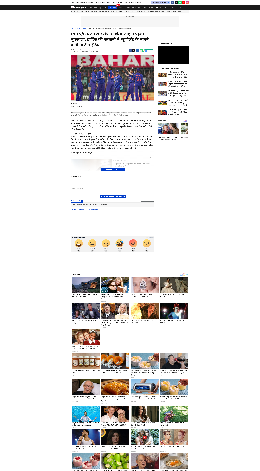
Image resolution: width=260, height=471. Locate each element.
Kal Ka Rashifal (124, 11)
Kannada (91, 2)
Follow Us (151, 51)
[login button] (181, 7)
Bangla (120, 2)
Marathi (131, 2)
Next (187, 12)
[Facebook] (172, 2)
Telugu (109, 2)
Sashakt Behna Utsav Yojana (89, 11)
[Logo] (79, 7)
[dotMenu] (173, 7)
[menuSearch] (188, 7)
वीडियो (151, 8)
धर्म (161, 8)
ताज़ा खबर (93, 8)
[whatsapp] (180, 2)
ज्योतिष (167, 8)
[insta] (187, 2)
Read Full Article (112, 169)
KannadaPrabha (100, 2)
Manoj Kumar (90, 50)
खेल (157, 8)
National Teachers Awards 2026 (109, 11)
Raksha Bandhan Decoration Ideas (176, 11)
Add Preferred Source (159, 2)
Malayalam (75, 2)
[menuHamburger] (184, 8)
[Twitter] (176, 2)
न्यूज (100, 8)
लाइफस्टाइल (136, 8)
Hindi (125, 2)
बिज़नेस (144, 8)
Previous (184, 12)
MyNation (138, 2)
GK (105, 8)
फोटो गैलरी (112, 8)
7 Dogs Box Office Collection (155, 11)
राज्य (120, 8)
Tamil (115, 2)
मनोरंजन (127, 8)
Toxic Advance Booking (138, 11)
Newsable (83, 2)
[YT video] (183, 2)
